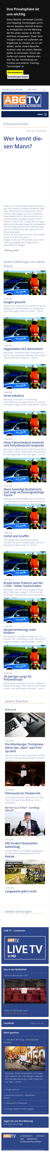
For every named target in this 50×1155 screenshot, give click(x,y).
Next (45, 1005)
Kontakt (40, 1136)
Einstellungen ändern (18, 77)
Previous (5, 1005)
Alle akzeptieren (15, 72)
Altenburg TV (26, 1136)
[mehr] (40, 311)
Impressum (32, 1139)
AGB (21, 1139)
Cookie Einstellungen (30, 1141)
